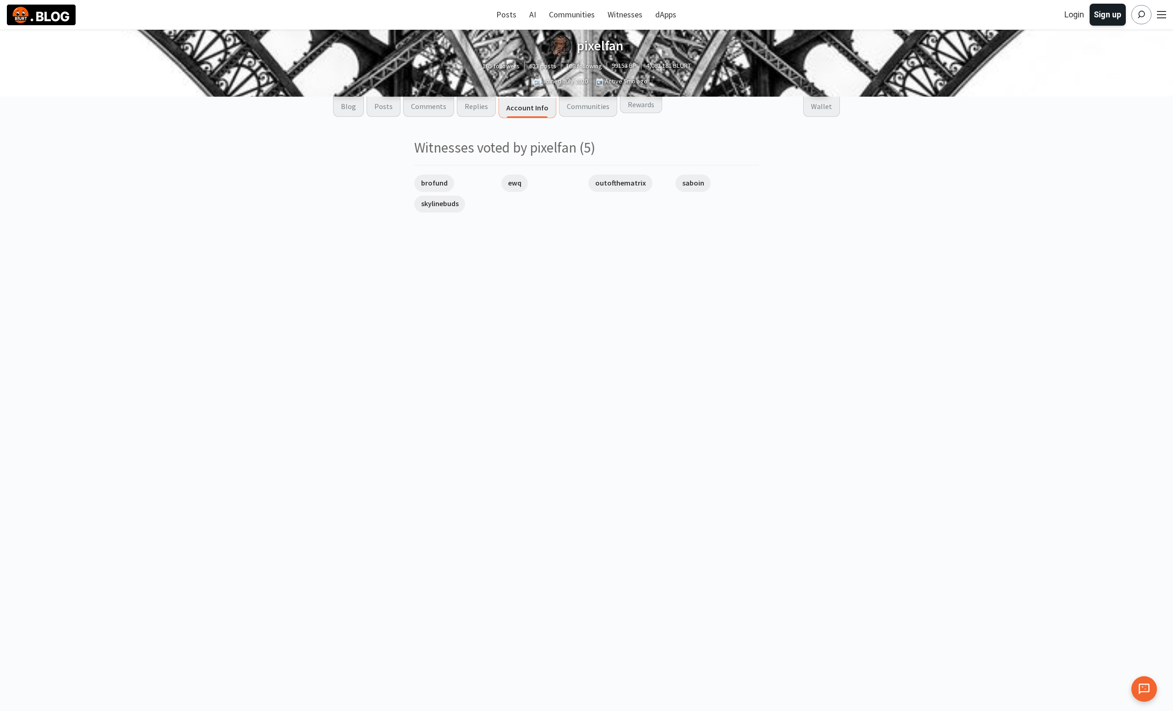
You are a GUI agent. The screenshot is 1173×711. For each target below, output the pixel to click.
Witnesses (625, 14)
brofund (434, 182)
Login (1074, 14)
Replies (476, 106)
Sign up (1107, 14)
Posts (506, 14)
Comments (428, 106)
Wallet (821, 106)
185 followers (501, 66)
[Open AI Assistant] (1144, 689)
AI (532, 14)
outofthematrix (620, 182)
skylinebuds (440, 203)
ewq (514, 182)
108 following (584, 66)
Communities (572, 14)
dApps (665, 14)
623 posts (542, 66)
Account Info (527, 107)
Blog (348, 106)
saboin (693, 182)
